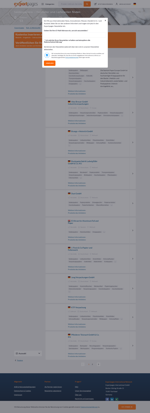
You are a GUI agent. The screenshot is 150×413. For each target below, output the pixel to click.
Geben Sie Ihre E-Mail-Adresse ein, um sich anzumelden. (65, 30)
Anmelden (50, 63)
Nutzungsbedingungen (72, 57)
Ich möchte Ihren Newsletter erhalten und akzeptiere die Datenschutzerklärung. (67, 41)
